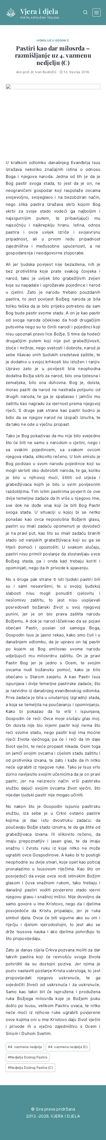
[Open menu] (96, 12)
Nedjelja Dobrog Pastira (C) (30, 1067)
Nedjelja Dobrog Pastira (27, 1057)
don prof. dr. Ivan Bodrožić (36, 72)
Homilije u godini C (53, 40)
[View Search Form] (85, 12)
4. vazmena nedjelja (25, 1047)
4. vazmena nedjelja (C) (68, 1047)
